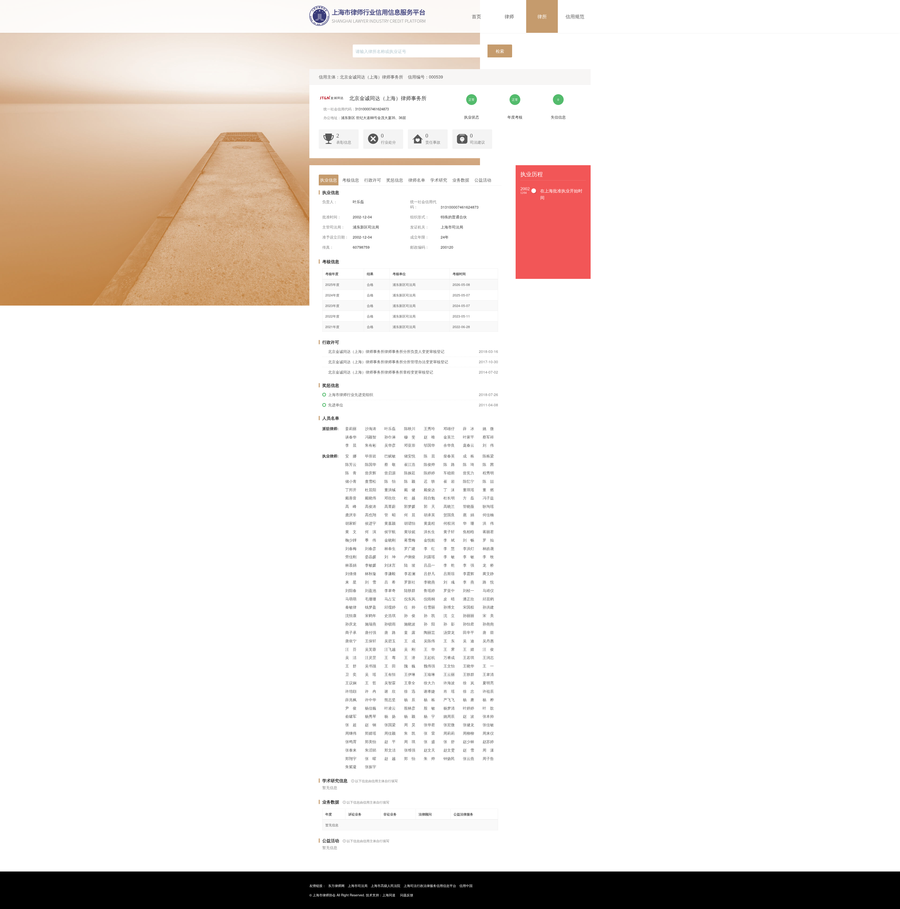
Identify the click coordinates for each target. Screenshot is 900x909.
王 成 (409, 640)
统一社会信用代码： (423, 204)
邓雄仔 (449, 428)
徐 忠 (468, 691)
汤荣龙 (449, 632)
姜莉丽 (350, 428)
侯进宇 (370, 523)
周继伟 (350, 733)
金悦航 (429, 540)
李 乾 (449, 565)
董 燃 (488, 489)
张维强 (409, 750)
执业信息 (328, 180)
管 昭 (390, 514)
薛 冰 (468, 428)
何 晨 (409, 514)
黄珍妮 (409, 531)
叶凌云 (390, 708)
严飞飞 (449, 699)
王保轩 (370, 640)
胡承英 (429, 514)
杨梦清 (449, 708)
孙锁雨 (390, 624)
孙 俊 (409, 615)
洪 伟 (488, 523)
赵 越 (390, 758)
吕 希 (390, 582)
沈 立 (449, 615)
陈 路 (449, 464)
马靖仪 (488, 590)
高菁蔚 (390, 506)
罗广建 (409, 548)
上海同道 (388, 895)
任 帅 (409, 607)
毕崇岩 (370, 456)
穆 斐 (409, 437)
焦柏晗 (468, 531)
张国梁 (390, 724)
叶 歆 (488, 708)
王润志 (488, 657)
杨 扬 (390, 716)
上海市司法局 (358, 885)
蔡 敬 (390, 464)
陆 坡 (409, 565)
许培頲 (350, 691)
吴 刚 (409, 649)
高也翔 (370, 514)
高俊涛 (370, 506)
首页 (476, 16)
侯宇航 (390, 531)
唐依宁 (350, 640)
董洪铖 (390, 489)
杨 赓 (468, 699)
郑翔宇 (350, 758)
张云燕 (468, 758)
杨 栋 (429, 699)
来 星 (350, 582)
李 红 (429, 548)
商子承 (350, 632)
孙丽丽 (468, 615)
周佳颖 (390, 733)
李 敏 (449, 556)
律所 (542, 16)
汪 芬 (350, 649)
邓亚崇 (409, 445)
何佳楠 (488, 514)
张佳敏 (488, 724)
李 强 (468, 565)
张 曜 (370, 758)
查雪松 (370, 481)
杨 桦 (488, 699)
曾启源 (390, 472)
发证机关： (419, 227)
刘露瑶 (429, 556)
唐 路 (390, 632)
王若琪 (468, 657)
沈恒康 (350, 615)
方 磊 (468, 498)
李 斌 (449, 540)
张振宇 (370, 766)
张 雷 (429, 733)
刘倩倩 (350, 573)
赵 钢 (370, 724)
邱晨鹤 (488, 599)
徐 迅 (409, 691)
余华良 (449, 445)
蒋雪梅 (409, 540)
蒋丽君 (488, 531)
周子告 (488, 758)
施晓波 (409, 624)
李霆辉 (468, 573)
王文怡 (449, 666)
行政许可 (372, 180)
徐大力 (429, 682)
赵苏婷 (488, 741)
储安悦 (409, 456)
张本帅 (488, 716)
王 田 (390, 666)
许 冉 (370, 691)
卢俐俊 (409, 556)
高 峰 (350, 506)
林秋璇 (370, 573)
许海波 (449, 682)
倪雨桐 (429, 599)
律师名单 (416, 180)
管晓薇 (468, 506)
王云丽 (449, 674)
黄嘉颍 (390, 523)
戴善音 (350, 498)
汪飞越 (390, 649)
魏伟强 (429, 666)
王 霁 (449, 649)
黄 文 (350, 531)
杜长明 (449, 498)
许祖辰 (488, 691)
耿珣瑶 (488, 506)
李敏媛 (370, 565)
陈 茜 (488, 464)
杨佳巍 (370, 708)
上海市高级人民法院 (385, 885)
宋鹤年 (370, 615)
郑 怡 (409, 758)
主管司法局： (333, 227)
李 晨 (350, 445)
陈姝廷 (409, 472)
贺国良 (449, 514)
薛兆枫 (350, 699)
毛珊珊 (370, 599)
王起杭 (429, 657)
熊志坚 (390, 699)
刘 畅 (468, 540)
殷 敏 (429, 708)
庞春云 (468, 445)
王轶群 (468, 674)
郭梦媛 (409, 506)
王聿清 (488, 674)
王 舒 (350, 666)
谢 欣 (390, 691)
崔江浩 (409, 464)
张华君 (429, 724)
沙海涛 (370, 428)
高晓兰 (449, 506)
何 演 (370, 531)
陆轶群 (409, 590)
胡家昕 (350, 523)
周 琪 (409, 741)
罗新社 (409, 582)
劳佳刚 (350, 556)
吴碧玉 (390, 640)
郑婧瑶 (370, 733)
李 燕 (468, 582)
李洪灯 (468, 548)
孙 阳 (429, 624)
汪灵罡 (370, 657)
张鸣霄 (350, 741)
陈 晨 (429, 456)
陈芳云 (350, 464)
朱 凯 (409, 733)
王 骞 (390, 657)
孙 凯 (429, 615)
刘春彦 (370, 548)
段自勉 (429, 498)
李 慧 (449, 548)
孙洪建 (488, 607)
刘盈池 (370, 590)
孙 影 (449, 624)
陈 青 (350, 472)
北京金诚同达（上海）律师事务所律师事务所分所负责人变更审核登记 (386, 351)
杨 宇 (429, 716)
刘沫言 (390, 565)
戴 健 (409, 489)
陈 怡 (390, 481)
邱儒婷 (390, 607)
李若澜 (409, 573)
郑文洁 (390, 750)
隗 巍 (409, 666)
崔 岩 (449, 481)
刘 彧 (449, 582)
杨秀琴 (370, 716)
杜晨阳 (370, 489)
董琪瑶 (468, 489)
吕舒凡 (429, 573)
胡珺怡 (409, 523)
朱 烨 (429, 758)
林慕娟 (350, 565)
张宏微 (449, 724)
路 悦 (488, 582)
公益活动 (482, 180)
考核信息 (350, 180)
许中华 (370, 699)
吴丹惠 (488, 640)
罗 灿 (488, 540)
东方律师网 (336, 885)
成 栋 (468, 456)
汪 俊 (488, 649)
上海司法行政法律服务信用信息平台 (430, 885)
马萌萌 (350, 599)
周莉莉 (449, 733)
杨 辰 (409, 699)
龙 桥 (488, 565)
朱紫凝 (350, 766)
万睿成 (449, 657)
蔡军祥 (488, 437)
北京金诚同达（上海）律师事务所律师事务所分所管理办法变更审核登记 (388, 361)
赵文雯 (449, 750)
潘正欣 (468, 599)
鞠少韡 (350, 540)
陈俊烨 (429, 464)
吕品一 (429, 565)
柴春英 (449, 456)
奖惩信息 (394, 180)
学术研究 (438, 180)
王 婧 (468, 649)
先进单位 (335, 405)
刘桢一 (468, 590)
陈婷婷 (429, 472)
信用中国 (465, 885)
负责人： (329, 201)
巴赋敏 (390, 456)
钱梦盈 (370, 607)
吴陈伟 (429, 640)
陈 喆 (488, 481)
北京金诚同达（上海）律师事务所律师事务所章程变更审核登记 (380, 372)
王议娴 (350, 682)
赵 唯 (429, 437)
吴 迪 (468, 640)
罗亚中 (449, 590)
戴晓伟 (370, 498)
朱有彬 (370, 445)
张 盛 (429, 741)
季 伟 (370, 540)
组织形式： (419, 217)
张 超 (350, 724)
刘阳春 (350, 590)
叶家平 (468, 437)
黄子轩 (449, 531)
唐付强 (370, 632)
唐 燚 (488, 632)
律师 (509, 16)
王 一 (488, 666)
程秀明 (488, 472)
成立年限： (419, 237)
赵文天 (429, 750)
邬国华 (429, 445)
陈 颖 (409, 481)
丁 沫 (449, 489)
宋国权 (468, 607)
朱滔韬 (370, 750)
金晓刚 (390, 540)
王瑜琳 (429, 674)
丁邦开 (350, 489)
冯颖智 (370, 437)
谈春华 (350, 437)
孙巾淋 (390, 437)
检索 (500, 51)
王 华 (429, 649)
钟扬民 (449, 758)
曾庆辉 (370, 472)
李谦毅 (390, 573)
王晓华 (468, 666)
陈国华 (370, 464)
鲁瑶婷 (429, 590)
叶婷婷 (468, 708)
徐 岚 (468, 682)
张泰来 (350, 750)
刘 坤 (390, 556)
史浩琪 (390, 615)
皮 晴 (449, 599)
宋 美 (488, 615)
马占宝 (390, 599)
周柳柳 (468, 733)
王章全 (409, 682)
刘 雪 (370, 582)
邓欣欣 (390, 498)
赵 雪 (468, 750)
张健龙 (468, 724)
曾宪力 (468, 472)
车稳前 (449, 472)
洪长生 (429, 531)
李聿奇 (390, 590)
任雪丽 (429, 607)
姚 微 (488, 428)
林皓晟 (488, 548)
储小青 (350, 481)
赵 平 (390, 741)
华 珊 (468, 523)
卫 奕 (350, 674)
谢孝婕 (429, 691)
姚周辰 (449, 716)
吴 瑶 (370, 674)
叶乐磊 (390, 428)
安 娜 (350, 456)
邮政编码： (419, 247)
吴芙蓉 (370, 649)
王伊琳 (409, 674)
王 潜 (409, 657)
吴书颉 (370, 666)
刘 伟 (488, 445)
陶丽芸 (429, 632)
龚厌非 (350, 514)
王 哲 (370, 682)
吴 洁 (350, 657)
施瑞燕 (370, 624)
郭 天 (429, 506)
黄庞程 (429, 523)
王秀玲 (429, 428)
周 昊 (409, 724)
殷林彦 (409, 708)
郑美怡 (370, 741)
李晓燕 (429, 582)
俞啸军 (350, 716)
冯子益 (488, 498)
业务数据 (460, 180)
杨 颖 (409, 716)
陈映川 (409, 428)
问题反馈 (406, 895)
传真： (328, 247)
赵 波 (468, 716)
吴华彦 (390, 445)
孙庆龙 (350, 624)
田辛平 (468, 632)
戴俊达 (429, 489)
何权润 (449, 523)
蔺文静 (488, 573)
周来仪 (488, 733)
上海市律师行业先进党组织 (350, 394)
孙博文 (449, 607)
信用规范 (575, 16)
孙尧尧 (488, 624)
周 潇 (488, 750)
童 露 (409, 632)
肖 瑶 (449, 691)
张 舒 (449, 741)
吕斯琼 (449, 573)
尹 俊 (350, 708)
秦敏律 (350, 607)
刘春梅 (350, 548)
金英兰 (449, 437)
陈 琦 (468, 464)
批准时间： (331, 217)
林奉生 (390, 548)
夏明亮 (488, 682)
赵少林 (468, 741)
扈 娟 (468, 514)
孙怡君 (468, 624)
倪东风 (409, 599)
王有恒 (390, 674)
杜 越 (409, 498)
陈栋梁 (488, 456)
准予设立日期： (335, 237)
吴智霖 (390, 682)
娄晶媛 (370, 556)
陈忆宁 (468, 481)
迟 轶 (429, 481)
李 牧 (488, 556)
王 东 (449, 640)
